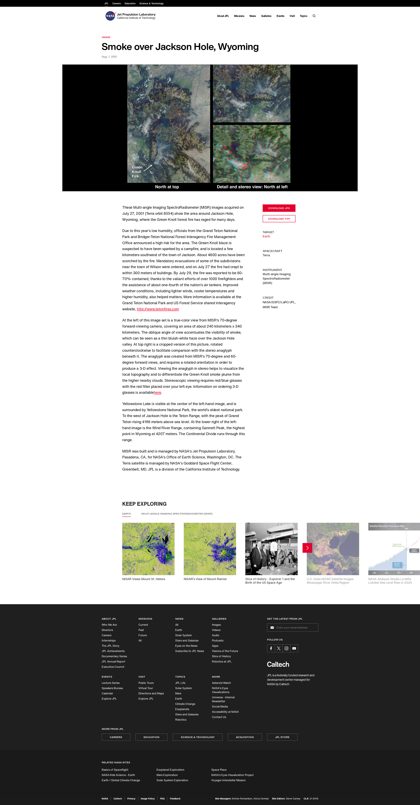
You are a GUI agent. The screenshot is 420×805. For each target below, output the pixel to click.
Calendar (107, 693)
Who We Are (109, 625)
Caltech (118, 798)
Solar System (183, 635)
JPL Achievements (113, 651)
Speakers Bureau (112, 688)
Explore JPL (109, 699)
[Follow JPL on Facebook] (271, 648)
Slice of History (221, 656)
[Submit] (271, 627)
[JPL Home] (137, 16)
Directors (107, 630)
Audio (215, 635)
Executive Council (113, 667)
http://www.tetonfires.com (158, 309)
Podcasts (217, 640)
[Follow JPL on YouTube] (294, 648)
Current (143, 625)
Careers (106, 635)
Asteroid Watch (221, 683)
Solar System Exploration (172, 780)
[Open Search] (314, 16)
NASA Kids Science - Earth (118, 775)
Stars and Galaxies (187, 640)
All (140, 640)
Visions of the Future (225, 651)
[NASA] (110, 16)
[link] (210, 128)
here (157, 392)
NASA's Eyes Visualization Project (232, 775)
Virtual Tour (145, 688)
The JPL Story (110, 646)
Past (141, 630)
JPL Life (180, 683)
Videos (216, 630)
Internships (109, 640)
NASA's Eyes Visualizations (220, 690)
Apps (215, 646)
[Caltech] (278, 664)
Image (106, 37)
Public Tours (146, 683)
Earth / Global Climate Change (121, 780)
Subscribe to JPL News (189, 651)
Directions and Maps (151, 693)
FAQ (162, 798)
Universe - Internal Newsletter (223, 699)
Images (216, 625)
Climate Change (185, 704)
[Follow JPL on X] (279, 648)
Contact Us (219, 717)
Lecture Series (111, 683)
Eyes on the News (186, 646)
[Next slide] (307, 548)
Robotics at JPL (222, 661)
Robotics (180, 720)
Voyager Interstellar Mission (228, 780)
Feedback (175, 798)
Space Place (219, 770)
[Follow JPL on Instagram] (286, 648)
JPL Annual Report (113, 661)
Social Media (220, 706)
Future (142, 635)
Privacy (131, 798)
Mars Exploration (167, 775)
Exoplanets (182, 709)
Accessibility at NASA (225, 712)
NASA (105, 798)
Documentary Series (114, 656)
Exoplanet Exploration (170, 770)
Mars (178, 693)
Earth (266, 236)
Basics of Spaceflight (115, 770)
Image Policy (148, 798)
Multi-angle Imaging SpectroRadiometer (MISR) (176, 513)
